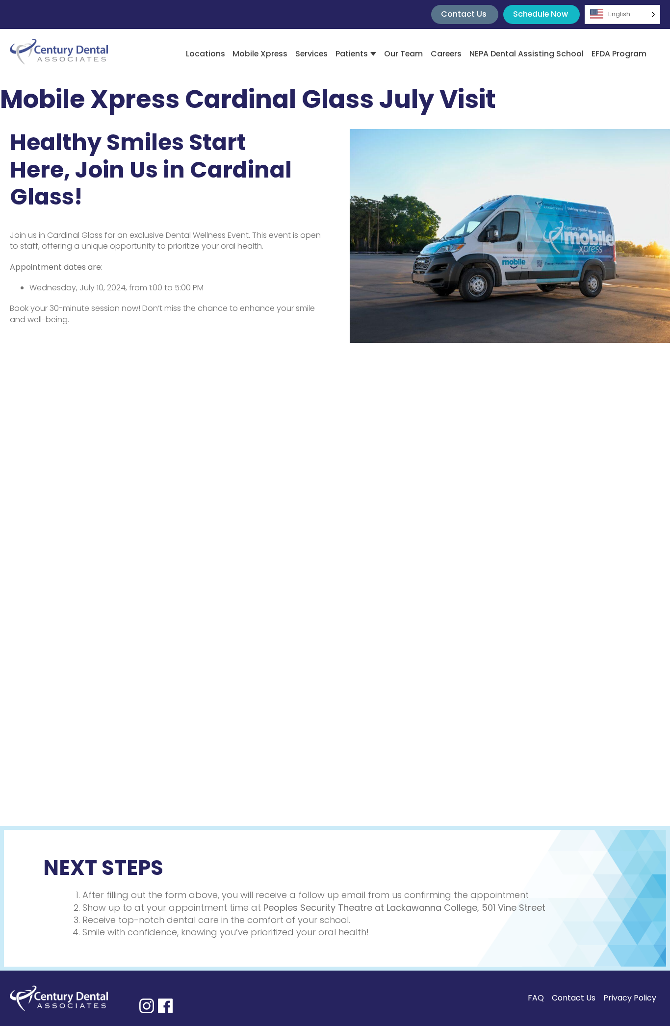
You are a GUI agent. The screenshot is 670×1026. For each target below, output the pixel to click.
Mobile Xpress (259, 53)
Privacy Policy (629, 997)
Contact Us (464, 14)
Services (311, 53)
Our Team (403, 53)
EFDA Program (619, 53)
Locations (205, 53)
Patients (351, 53)
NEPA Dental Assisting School (526, 53)
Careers (446, 53)
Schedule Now (540, 14)
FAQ (536, 997)
